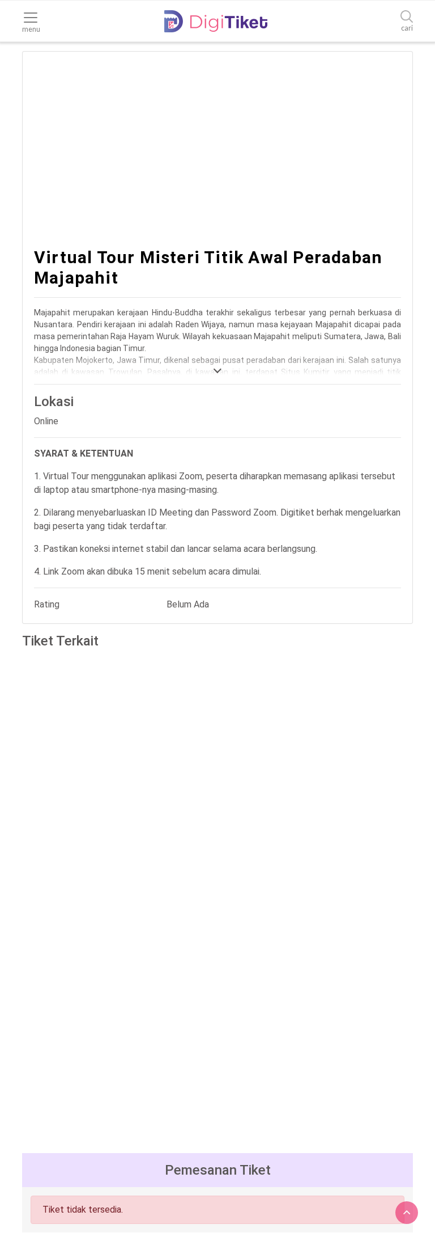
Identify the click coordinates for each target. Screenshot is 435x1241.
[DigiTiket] (215, 21)
